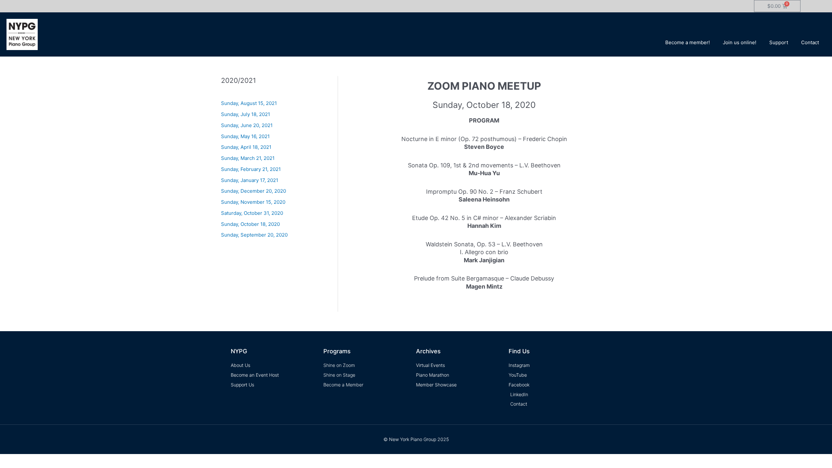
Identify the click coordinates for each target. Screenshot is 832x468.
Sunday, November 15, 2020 (253, 202)
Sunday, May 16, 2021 (245, 136)
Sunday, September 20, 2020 (254, 235)
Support (778, 42)
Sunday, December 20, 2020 (253, 191)
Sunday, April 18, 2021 (246, 147)
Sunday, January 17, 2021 (249, 180)
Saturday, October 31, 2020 (252, 213)
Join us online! (739, 42)
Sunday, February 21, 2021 (251, 169)
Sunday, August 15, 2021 (249, 103)
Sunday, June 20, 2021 (247, 125)
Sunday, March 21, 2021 (248, 158)
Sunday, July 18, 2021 (245, 114)
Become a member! (687, 42)
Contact (810, 42)
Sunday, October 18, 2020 (250, 224)
